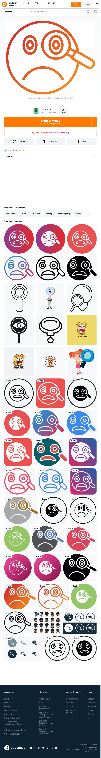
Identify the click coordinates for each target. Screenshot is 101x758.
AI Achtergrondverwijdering (15, 729)
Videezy (7, 706)
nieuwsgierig (64, 213)
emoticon (36, 213)
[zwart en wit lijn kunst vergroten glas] (19, 298)
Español (89, 702)
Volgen (63, 112)
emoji (23, 213)
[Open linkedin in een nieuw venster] (39, 748)
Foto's (26, 3)
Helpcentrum (72, 699)
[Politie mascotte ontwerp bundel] (47, 623)
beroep (49, 213)
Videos (38, 3)
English (89, 699)
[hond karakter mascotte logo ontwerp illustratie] (82, 330)
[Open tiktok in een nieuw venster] (48, 748)
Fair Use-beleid (87, 751)
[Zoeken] (88, 11)
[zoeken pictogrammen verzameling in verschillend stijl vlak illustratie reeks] (23, 648)
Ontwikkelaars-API (12, 718)
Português (90, 706)
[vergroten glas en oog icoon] (19, 330)
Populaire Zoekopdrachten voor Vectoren (46, 714)
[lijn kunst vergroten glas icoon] (50, 330)
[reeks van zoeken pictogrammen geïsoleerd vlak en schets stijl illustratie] (80, 623)
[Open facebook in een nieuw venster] (31, 748)
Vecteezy (8, 702)
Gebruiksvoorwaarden (73, 749)
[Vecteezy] (4, 4)
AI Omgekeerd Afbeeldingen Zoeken (13, 722)
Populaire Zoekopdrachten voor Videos (46, 731)
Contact (69, 702)
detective (10, 213)
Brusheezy (8, 699)
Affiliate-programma (44, 707)
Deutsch (89, 710)
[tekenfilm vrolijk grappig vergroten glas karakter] (50, 298)
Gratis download (50, 122)
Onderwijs (8, 714)
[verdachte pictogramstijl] (57, 648)
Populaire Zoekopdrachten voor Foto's (46, 723)
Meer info (10, 156)
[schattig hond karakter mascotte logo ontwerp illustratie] (50, 361)
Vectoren (13, 3)
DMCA (42, 702)
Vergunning (44, 699)
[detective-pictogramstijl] (19, 239)
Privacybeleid (89, 749)
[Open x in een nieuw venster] (52, 748)
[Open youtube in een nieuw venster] (56, 748)
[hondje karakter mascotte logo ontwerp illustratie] (19, 361)
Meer (11, 5)
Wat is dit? (23, 150)
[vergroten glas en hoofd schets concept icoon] (81, 298)
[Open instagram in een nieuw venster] (35, 748)
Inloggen (87, 4)
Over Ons (70, 706)
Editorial (51, 3)
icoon (78, 213)
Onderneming (10, 710)
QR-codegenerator (12, 734)
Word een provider (70, 711)
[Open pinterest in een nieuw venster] (43, 748)
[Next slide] (90, 214)
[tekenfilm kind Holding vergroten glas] (82, 361)
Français (89, 714)
